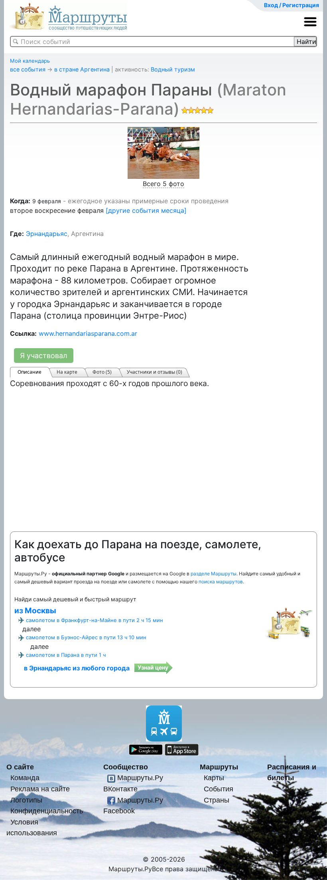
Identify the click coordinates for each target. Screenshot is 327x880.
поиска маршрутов (221, 582)
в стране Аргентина (82, 69)
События (218, 789)
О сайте (20, 767)
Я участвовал (43, 355)
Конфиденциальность (46, 811)
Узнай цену (153, 667)
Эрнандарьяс (46, 234)
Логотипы (26, 800)
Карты (214, 777)
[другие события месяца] (146, 210)
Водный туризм (173, 69)
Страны (216, 800)
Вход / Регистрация (291, 5)
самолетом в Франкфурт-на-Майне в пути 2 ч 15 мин (94, 620)
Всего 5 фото (163, 184)
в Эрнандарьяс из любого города (77, 668)
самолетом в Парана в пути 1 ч (66, 655)
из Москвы (35, 610)
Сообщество (125, 767)
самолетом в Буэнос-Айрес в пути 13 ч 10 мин (86, 637)
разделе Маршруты (213, 574)
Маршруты (219, 767)
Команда (24, 777)
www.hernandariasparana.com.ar (88, 333)
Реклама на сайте (40, 789)
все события (27, 69)
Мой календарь (30, 60)
